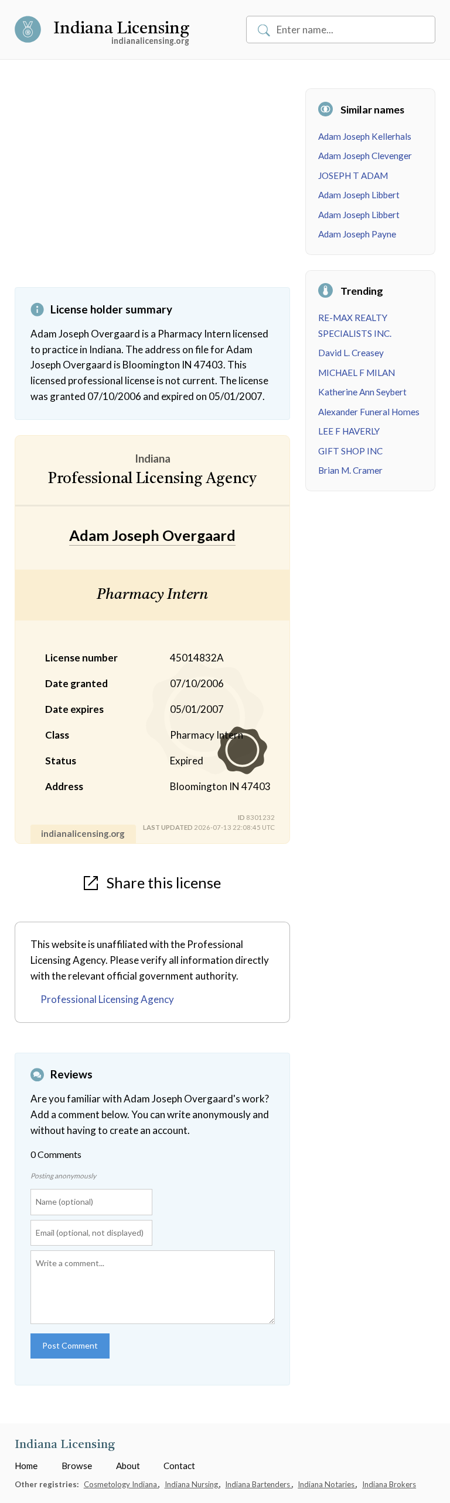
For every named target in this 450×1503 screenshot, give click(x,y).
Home (26, 1465)
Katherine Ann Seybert (362, 392)
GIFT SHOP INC (350, 451)
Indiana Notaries (327, 1484)
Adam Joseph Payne (357, 234)
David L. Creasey (351, 352)
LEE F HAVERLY (349, 431)
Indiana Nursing (192, 1484)
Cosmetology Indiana (121, 1484)
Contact (179, 1465)
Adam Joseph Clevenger (365, 155)
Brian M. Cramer (350, 470)
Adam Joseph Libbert (359, 194)
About (128, 1465)
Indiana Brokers (389, 1484)
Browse (77, 1465)
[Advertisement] (152, 188)
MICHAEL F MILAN (356, 372)
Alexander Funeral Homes (369, 411)
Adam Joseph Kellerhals (364, 136)
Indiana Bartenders (258, 1484)
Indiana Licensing (121, 29)
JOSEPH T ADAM (353, 175)
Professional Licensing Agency (107, 999)
